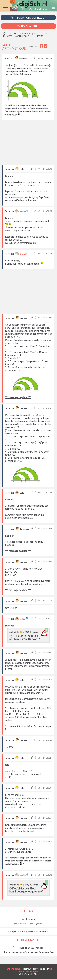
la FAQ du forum (30, 632)
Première (7, 36)
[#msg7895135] (32, 253)
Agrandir (38, 923)
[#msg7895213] (32, 408)
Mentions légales (13, 968)
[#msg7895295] (32, 618)
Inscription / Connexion (30, 17)
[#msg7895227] (32, 528)
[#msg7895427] (32, 679)
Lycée (42, 33)
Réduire (22, 923)
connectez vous (39, 931)
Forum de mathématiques (23, 33)
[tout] (40, 36)
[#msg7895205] (32, 317)
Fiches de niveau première (30, 947)
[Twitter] (46, 46)
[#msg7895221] (32, 492)
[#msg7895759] (32, 818)
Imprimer (30, 919)
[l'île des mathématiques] (28, 5)
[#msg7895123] (32, 58)
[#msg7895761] (32, 841)
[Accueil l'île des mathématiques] (5, 33)
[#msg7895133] (32, 211)
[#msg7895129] (32, 169)
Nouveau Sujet (30, 26)
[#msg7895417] (32, 652)
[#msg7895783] (32, 875)
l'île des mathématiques (35, 970)
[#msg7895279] (32, 561)
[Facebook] (42, 46)
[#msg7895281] (32, 601)
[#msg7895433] (32, 740)
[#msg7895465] (32, 788)
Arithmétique (22, 36)
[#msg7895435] (32, 758)
